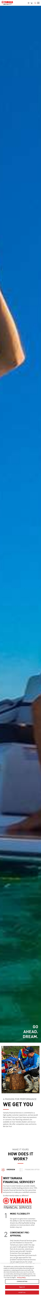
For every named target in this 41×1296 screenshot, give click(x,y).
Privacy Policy (21, 1277)
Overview (10, 1169)
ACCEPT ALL (22, 1292)
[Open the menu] (35, 3)
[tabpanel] (20, 524)
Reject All (22, 1287)
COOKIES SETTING (22, 1281)
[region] (20, 1280)
